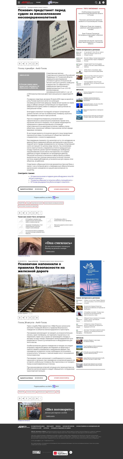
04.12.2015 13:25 (22, 7)
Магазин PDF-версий (68, 426)
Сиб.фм (30, 313)
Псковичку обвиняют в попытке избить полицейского (51, 180)
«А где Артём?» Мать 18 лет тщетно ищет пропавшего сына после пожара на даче (94, 53)
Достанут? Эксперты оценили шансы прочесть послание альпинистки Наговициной (94, 331)
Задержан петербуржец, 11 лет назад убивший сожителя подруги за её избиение (34, 226)
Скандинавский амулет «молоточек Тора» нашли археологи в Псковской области (90, 42)
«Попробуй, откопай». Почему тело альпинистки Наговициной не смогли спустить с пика (94, 313)
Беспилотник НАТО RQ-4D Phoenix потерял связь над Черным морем (93, 116)
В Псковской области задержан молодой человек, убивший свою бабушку (35, 232)
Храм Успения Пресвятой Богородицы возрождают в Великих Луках (91, 35)
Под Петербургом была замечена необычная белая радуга (92, 347)
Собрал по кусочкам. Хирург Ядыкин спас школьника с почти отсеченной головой (94, 302)
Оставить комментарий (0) (61, 189)
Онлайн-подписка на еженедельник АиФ (88, 426)
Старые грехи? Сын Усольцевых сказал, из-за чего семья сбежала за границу (94, 65)
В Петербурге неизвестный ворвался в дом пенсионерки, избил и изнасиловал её (34, 220)
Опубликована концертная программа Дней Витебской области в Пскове (90, 13)
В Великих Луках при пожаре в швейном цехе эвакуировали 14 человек (90, 28)
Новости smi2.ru (24, 256)
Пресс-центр (50, 426)
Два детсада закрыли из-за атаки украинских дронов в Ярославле (92, 364)
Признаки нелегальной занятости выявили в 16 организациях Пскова (90, 20)
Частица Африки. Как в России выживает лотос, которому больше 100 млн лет (94, 83)
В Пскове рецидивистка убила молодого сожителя (50, 182)
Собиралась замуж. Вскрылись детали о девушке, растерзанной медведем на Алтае (93, 325)
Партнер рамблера (46, 452)
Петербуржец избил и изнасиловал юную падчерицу (62, 219)
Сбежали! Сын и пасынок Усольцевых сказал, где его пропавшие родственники (94, 319)
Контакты (46, 428)
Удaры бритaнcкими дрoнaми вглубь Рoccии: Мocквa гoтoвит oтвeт (93, 358)
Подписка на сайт (36, 428)
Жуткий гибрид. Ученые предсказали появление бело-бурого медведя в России (94, 59)
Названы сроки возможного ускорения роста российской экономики (91, 99)
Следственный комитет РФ (25, 59)
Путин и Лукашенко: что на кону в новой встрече (93, 92)
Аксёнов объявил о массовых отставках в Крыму (91, 341)
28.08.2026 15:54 (22, 261)
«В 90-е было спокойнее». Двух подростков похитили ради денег (93, 70)
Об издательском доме (38, 426)
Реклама (58, 426)
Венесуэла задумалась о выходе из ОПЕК (93, 110)
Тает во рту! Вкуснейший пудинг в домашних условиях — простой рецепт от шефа (93, 77)
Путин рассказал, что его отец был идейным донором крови (93, 104)
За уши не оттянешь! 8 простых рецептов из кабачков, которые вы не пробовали (94, 308)
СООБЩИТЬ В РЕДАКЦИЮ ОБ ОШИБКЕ (61, 428)
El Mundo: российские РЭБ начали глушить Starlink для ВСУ (93, 352)
